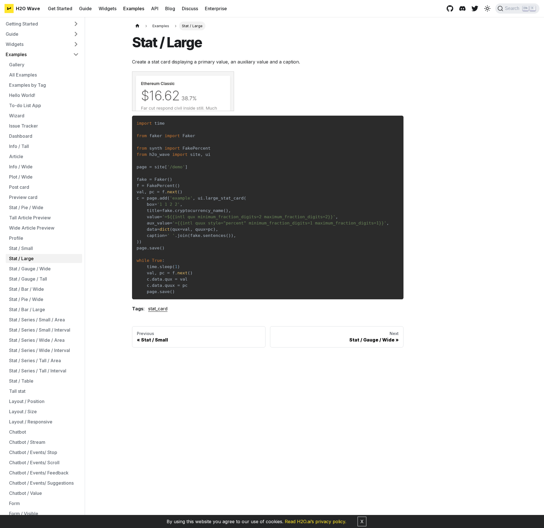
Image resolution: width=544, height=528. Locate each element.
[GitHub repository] (449, 8)
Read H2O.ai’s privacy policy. (315, 521)
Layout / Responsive (30, 422)
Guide (85, 8)
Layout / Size (23, 411)
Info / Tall (19, 146)
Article (16, 156)
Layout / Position (26, 401)
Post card (19, 187)
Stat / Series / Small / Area (37, 320)
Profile (16, 238)
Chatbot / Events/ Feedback (39, 473)
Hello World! (22, 95)
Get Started (60, 8)
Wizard (16, 115)
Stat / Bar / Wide (26, 289)
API (154, 8)
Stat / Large (21, 258)
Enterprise (216, 8)
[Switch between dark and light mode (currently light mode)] (487, 8)
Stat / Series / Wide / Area (37, 340)
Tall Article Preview (30, 217)
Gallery (16, 64)
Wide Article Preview (31, 228)
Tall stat (17, 391)
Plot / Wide (21, 177)
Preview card (23, 197)
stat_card (157, 308)
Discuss (190, 8)
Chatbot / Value (25, 493)
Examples (133, 8)
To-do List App (25, 105)
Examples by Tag (27, 85)
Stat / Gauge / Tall (28, 279)
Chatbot (17, 432)
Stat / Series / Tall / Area (35, 360)
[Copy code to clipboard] (396, 122)
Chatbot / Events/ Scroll (34, 462)
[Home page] (137, 26)
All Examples (23, 75)
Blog (170, 8)
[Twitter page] (474, 8)
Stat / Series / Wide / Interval (39, 350)
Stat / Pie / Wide (26, 207)
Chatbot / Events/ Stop (33, 452)
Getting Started (22, 24)
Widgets (107, 8)
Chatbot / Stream (27, 442)
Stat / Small (21, 248)
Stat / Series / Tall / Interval (37, 371)
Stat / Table (21, 381)
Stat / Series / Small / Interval (39, 330)
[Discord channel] (462, 8)
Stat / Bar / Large (27, 309)
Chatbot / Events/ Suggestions (41, 483)
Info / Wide (21, 166)
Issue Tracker (23, 126)
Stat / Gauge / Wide (30, 269)
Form (14, 503)
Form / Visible (23, 513)
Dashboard (20, 136)
